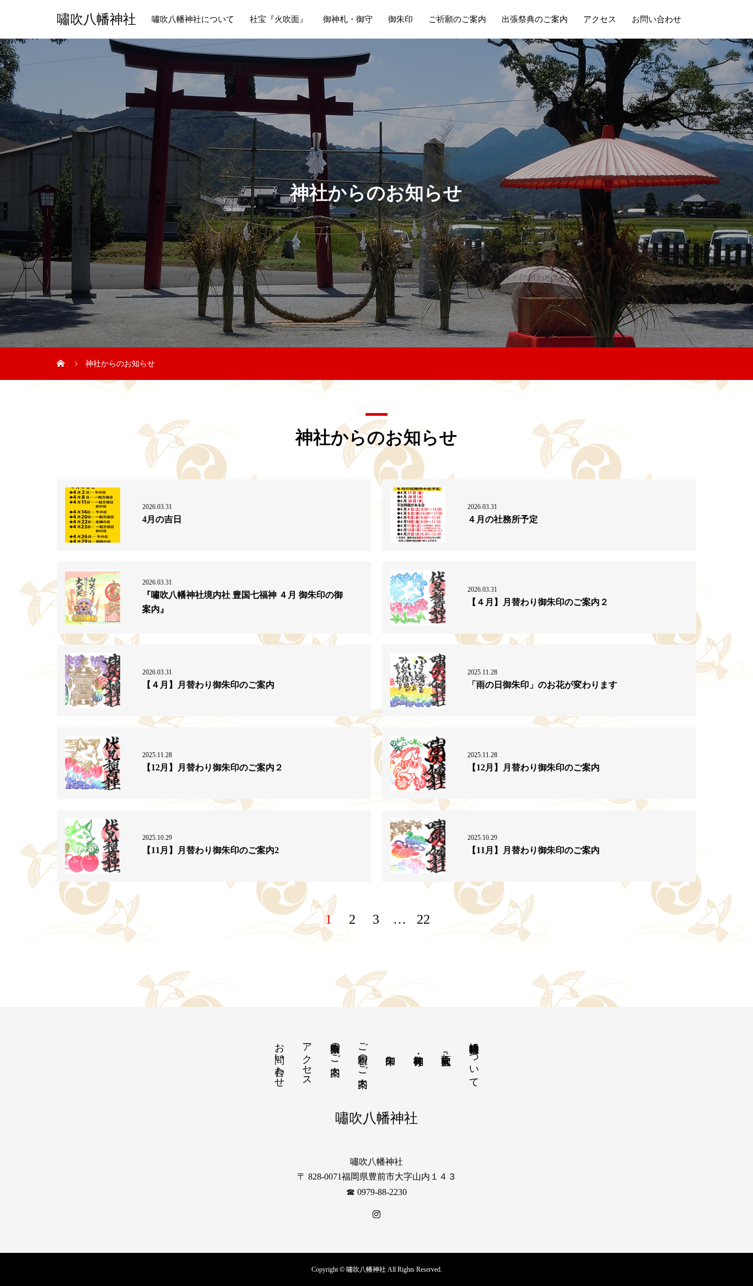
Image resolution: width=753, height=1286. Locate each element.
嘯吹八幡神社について (193, 19)
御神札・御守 (348, 19)
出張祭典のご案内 (535, 19)
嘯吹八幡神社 (96, 19)
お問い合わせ (656, 19)
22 (423, 919)
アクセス (599, 19)
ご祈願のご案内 (457, 19)
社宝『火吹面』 (279, 19)
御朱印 (400, 19)
